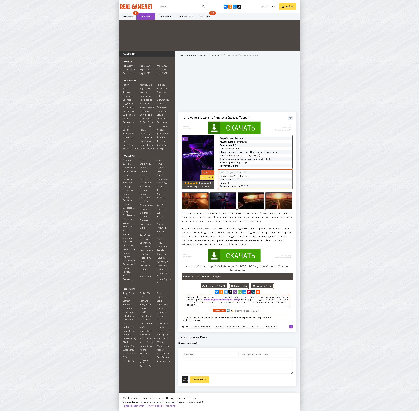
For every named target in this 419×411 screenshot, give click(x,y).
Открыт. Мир (146, 126)
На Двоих (144, 111)
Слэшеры (161, 103)
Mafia (142, 327)
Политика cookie (155, 405)
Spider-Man (162, 304)
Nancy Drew (146, 346)
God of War (145, 293)
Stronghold (162, 312)
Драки (126, 129)
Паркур (126, 256)
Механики (145, 186)
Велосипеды (146, 239)
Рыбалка (127, 275)
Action (126, 84)
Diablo (126, 342)
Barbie (126, 297)
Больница (127, 179)
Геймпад (219, 326)
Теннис (160, 186)
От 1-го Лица (146, 118)
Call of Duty (128, 316)
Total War (161, 327)
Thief (159, 319)
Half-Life (144, 301)
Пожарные (145, 197)
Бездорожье (129, 171)
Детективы (128, 122)
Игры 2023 (162, 69)
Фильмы (161, 231)
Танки (143, 269)
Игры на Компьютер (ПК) (198, 326)
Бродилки (128, 96)
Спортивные (163, 111)
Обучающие (146, 114)
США (159, 212)
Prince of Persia (144, 361)
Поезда (143, 261)
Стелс (160, 114)
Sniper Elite (162, 297)
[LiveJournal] (253, 292)
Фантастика (163, 133)
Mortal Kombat (147, 342)
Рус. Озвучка (163, 261)
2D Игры (127, 160)
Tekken (160, 316)
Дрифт (126, 211)
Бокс (159, 160)
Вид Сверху (129, 107)
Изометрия (129, 137)
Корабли (144, 254)
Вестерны (128, 99)
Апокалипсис (129, 167)
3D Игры (127, 164)
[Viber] (235, 292)
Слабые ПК (162, 269)
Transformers (163, 331)
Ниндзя (143, 190)
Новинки (128, 16)
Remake (160, 250)
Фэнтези (161, 137)
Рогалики (161, 92)
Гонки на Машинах (235, 326)
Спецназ (144, 220)
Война (126, 194)
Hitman (143, 308)
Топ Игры (205, 16)
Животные (128, 219)
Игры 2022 (145, 69)
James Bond (146, 316)
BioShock (127, 308)
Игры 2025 (162, 65)
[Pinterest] (249, 292)
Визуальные (129, 111)
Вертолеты (145, 242)
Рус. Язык (161, 258)
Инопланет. (128, 226)
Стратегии (162, 122)
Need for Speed (144, 354)
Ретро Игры (129, 73)
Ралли (126, 268)
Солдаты (144, 216)
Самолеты (145, 265)
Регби (160, 171)
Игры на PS (165, 16)
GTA (141, 297)
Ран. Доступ (129, 65)
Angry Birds (128, 293)
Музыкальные (147, 107)
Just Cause (145, 319)
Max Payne (145, 334)
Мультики (162, 227)
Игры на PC (146, 16)
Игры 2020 (145, 73)
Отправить (199, 379)
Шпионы (144, 227)
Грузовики (145, 246)
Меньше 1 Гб (163, 265)
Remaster (161, 254)
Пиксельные (146, 137)
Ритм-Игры (162, 88)
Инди (125, 141)
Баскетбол (145, 276)
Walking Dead (163, 334)
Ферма (143, 171)
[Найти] (203, 6)
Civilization (128, 319)
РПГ (158, 96)
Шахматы (161, 197)
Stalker (160, 308)
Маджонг (161, 167)
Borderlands (129, 312)
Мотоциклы (146, 258)
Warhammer (163, 338)
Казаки (160, 349)
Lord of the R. (146, 323)
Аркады (126, 92)
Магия (126, 234)
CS (124, 323)
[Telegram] (226, 292)
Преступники (146, 205)
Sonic (159, 301)
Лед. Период (163, 357)
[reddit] (258, 292)
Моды (160, 242)
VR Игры (161, 148)
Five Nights (128, 361)
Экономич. (162, 145)
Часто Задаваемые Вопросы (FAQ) (222, 299)
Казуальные (146, 84)
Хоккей (160, 194)
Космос (127, 230)
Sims (159, 293)
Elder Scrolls (129, 349)
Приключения (147, 148)
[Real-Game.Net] (135, 6)
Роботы (127, 271)
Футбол (160, 190)
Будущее (127, 182)
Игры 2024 (145, 65)
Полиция (144, 201)
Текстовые (162, 126)
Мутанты (127, 241)
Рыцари (143, 209)
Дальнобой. (145, 182)
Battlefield (128, 304)
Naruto (143, 349)
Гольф (160, 164)
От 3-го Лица (146, 122)
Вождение (271, 326)
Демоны (127, 204)
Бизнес (126, 175)
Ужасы (160, 129)
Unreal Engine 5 (164, 280)
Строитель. (145, 164)
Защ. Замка (128, 133)
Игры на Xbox (185, 16)
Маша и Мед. (163, 361)
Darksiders (128, 327)
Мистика (144, 103)
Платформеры (147, 141)
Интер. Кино (129, 145)
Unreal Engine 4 (164, 274)
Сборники (162, 246)
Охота (126, 253)
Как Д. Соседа (164, 353)
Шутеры (161, 141)
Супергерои (146, 224)
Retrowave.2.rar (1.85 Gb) (246, 310)
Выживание (129, 114)
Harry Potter (146, 304)
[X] (230, 292)
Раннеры (161, 84)
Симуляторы (163, 99)
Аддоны (160, 239)
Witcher (160, 342)
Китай (160, 205)
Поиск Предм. (147, 145)
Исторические (130, 148)
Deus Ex (127, 334)
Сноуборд (162, 182)
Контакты (171, 405)
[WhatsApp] (240, 292)
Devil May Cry (129, 338)
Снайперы (145, 212)
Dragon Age (129, 346)
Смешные (162, 107)
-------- (144, 175)
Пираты (143, 194)
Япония (160, 216)
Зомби (126, 223)
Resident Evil (146, 366)
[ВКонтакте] (217, 292)
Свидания (128, 279)
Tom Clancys (163, 323)
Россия (160, 209)
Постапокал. (129, 260)
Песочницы (145, 133)
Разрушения (129, 264)
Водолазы (145, 179)
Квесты (143, 92)
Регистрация (268, 6)
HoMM (143, 312)
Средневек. (146, 160)
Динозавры (128, 207)
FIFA (125, 357)
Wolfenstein (163, 346)
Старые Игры (129, 69)
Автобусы (145, 235)
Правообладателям (133, 405)
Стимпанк (162, 118)
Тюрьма (144, 167)
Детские (127, 126)
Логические (146, 99)
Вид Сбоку (128, 103)
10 (210, 183)
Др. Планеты (129, 215)
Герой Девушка (127, 199)
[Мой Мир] (244, 292)
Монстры (127, 238)
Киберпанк (145, 96)
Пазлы (143, 129)
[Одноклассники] (221, 292)
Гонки (125, 118)
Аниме (160, 224)
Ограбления (129, 249)
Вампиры (127, 186)
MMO (125, 88)
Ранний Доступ (255, 326)
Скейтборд (162, 179)
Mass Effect (145, 331)
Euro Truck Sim (130, 353)
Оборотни (128, 245)
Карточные (145, 88)
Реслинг (161, 175)
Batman (126, 301)
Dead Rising (129, 331)
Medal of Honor (147, 338)
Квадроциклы (147, 250)
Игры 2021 (162, 73)
